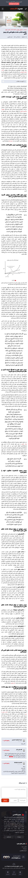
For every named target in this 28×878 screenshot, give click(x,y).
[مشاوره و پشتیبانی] (22, 857)
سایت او (11, 141)
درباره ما (25, 849)
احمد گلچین (9, 37)
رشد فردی (24, 444)
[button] (26, 9)
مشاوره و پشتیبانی (16, 856)
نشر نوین (13, 683)
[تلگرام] (20, 872)
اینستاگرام (14, 874)
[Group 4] (16, 9)
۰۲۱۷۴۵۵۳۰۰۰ (16, 858)
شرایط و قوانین (23, 851)
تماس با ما (24, 847)
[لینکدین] (7, 872)
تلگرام (20, 874)
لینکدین (7, 874)
